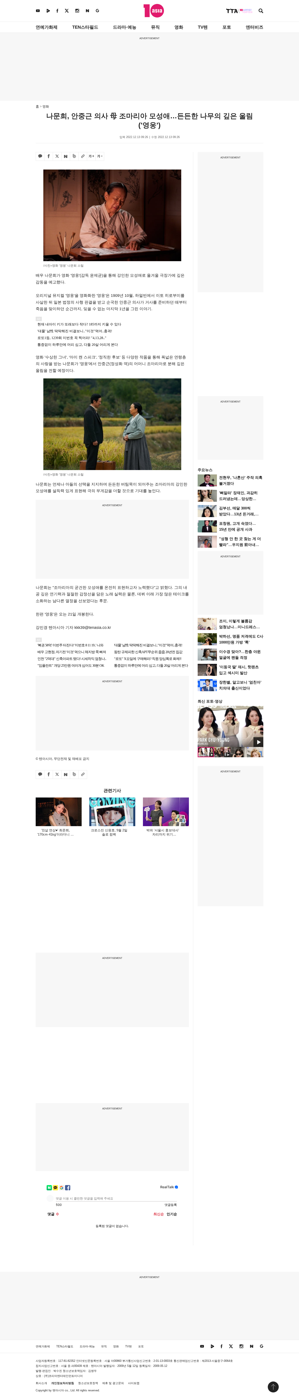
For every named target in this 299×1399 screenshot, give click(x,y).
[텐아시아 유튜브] (38, 10)
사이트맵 (133, 1383)
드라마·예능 (124, 27)
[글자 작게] (99, 156)
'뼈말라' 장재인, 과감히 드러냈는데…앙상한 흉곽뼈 (238, 499)
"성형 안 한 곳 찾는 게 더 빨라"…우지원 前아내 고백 (240, 545)
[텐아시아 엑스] (67, 10)
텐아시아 (58, 1390)
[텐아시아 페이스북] (57, 10)
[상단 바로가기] (273, 1387)
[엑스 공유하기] (57, 156)
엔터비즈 (254, 27)
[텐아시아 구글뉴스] (97, 10)
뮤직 (155, 27)
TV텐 (203, 27)
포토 (226, 27)
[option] (230, 726)
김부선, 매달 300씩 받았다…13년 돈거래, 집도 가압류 (237, 514)
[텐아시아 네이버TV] (48, 10)
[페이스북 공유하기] (48, 156)
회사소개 (41, 1383)
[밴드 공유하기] (74, 156)
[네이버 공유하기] (65, 156)
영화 (178, 27)
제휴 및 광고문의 (113, 1383)
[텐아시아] (154, 10)
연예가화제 (47, 27)
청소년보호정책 (88, 1383)
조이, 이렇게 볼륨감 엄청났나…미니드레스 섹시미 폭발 (237, 627)
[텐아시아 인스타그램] (77, 10)
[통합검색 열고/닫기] (261, 11)
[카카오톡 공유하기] (40, 156)
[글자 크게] (91, 156)
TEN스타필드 (85, 27)
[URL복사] (82, 156)
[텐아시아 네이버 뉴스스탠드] (87, 10)
